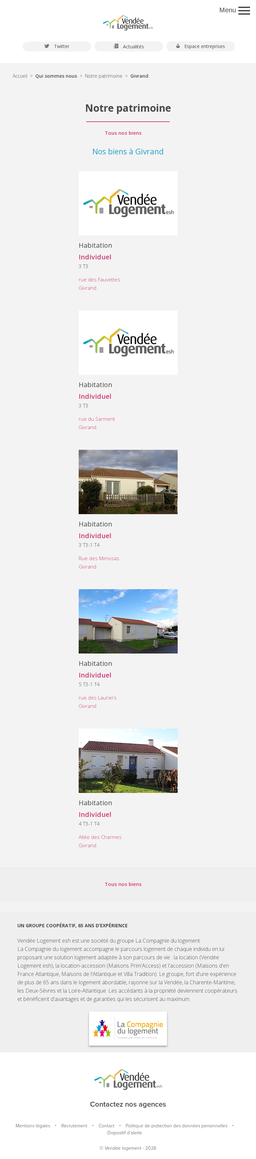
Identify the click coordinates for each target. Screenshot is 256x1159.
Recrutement (74, 1126)
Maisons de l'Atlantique (88, 974)
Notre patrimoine (103, 76)
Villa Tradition (139, 974)
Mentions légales (33, 1126)
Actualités (133, 46)
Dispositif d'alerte (124, 1133)
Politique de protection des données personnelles (176, 1126)
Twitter (61, 46)
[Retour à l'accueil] (128, 19)
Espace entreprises (204, 46)
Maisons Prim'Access (133, 965)
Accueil (20, 76)
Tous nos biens (123, 132)
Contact (106, 1126)
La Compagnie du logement (167, 940)
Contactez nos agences (128, 1105)
